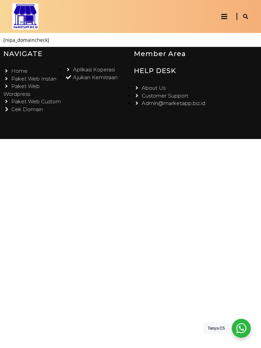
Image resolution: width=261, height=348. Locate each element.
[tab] (224, 16)
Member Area (160, 54)
